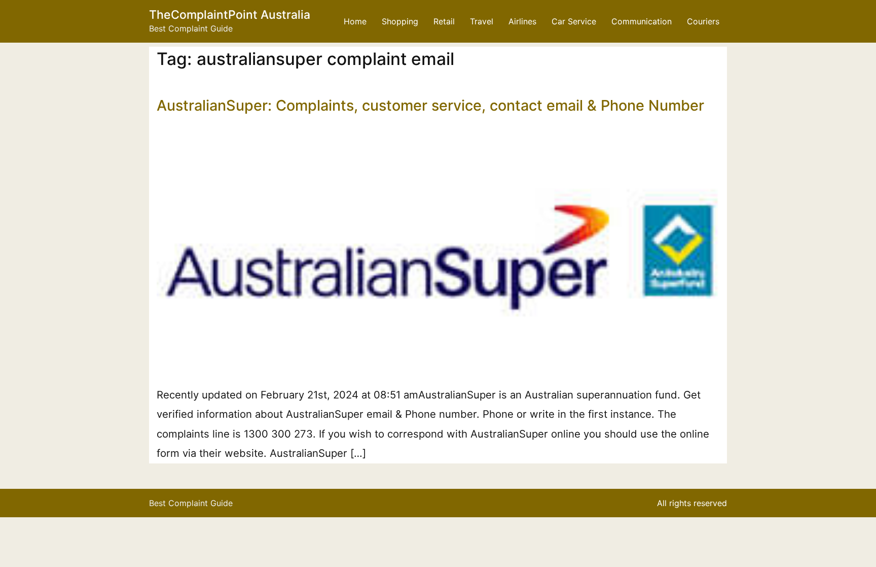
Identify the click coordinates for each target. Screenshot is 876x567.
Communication (641, 21)
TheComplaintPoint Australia (229, 15)
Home (355, 21)
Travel (481, 21)
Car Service (574, 21)
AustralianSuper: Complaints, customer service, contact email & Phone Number (430, 105)
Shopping (400, 21)
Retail (444, 21)
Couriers (703, 21)
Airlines (522, 21)
